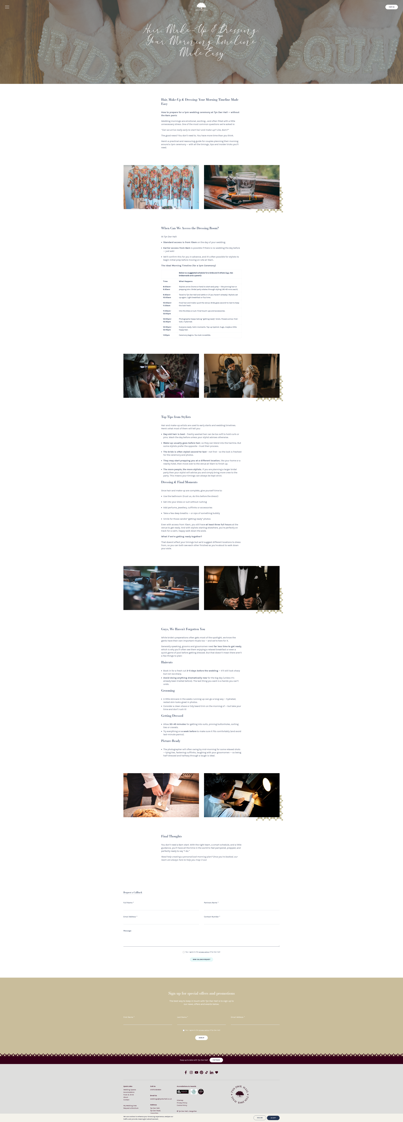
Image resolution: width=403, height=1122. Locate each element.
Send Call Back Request (201, 959)
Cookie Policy (182, 1105)
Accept (273, 1118)
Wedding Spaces (129, 1090)
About (125, 1097)
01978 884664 (155, 1090)
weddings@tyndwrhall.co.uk (161, 1099)
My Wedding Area (130, 1106)
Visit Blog (216, 1060)
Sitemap (180, 1100)
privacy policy (204, 952)
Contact (126, 1100)
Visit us (391, 7)
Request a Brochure (130, 1108)
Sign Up (201, 1038)
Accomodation (128, 1092)
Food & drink (128, 1095)
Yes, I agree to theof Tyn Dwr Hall (202, 952)
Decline (260, 1118)
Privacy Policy (182, 1103)
